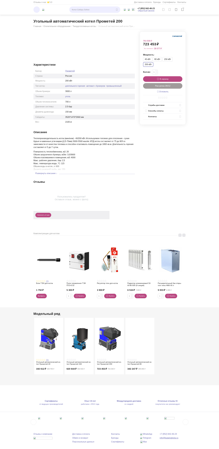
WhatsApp (147, 434)
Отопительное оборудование (57, 26)
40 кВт (148, 59)
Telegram (146, 438)
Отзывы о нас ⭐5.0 (42, 2)
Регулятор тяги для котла (107, 283)
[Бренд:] (177, 36)
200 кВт (148, 64)
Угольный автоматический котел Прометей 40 (48, 363)
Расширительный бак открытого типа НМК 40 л (169, 284)
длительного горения (75, 86)
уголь (67, 96)
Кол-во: (147, 72)
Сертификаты (169, 2)
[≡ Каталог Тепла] (43, 9)
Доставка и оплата (143, 2)
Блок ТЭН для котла (44, 283)
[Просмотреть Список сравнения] (163, 9)
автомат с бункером (95, 86)
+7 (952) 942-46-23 (146, 8)
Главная (37, 26)
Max (145, 442)
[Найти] (117, 9)
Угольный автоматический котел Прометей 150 (79, 363)
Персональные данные (83, 442)
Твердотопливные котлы (84, 26)
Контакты (181, 2)
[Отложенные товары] (169, 9)
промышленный (114, 86)
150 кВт (167, 59)
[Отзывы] (42, 440)
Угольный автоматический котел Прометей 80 (139, 363)
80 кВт (157, 59)
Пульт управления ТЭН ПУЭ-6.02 (76, 284)
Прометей (70, 71)
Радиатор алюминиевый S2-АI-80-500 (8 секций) (139, 284)
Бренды (157, 2)
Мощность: (148, 55)
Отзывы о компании (42, 434)
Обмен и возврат (80, 438)
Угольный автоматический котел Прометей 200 (109, 363)
